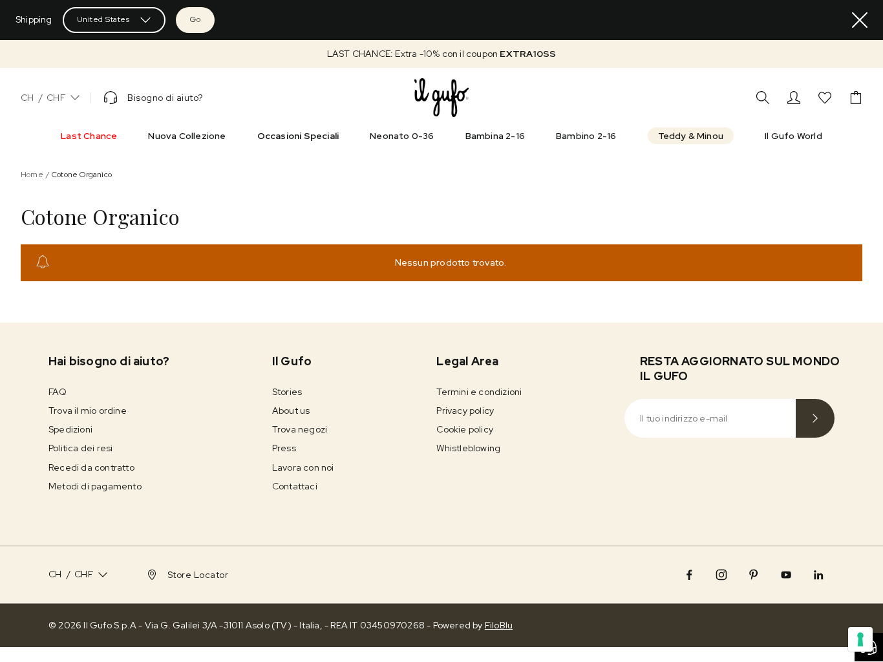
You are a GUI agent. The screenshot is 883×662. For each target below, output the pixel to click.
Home (32, 174)
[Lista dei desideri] (824, 97)
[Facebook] (689, 575)
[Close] (859, 20)
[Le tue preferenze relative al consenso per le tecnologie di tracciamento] (860, 639)
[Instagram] (721, 575)
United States (103, 19)
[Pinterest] (754, 575)
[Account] (793, 97)
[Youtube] (786, 575)
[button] (441, 54)
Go (195, 19)
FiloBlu (499, 625)
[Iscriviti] (815, 418)
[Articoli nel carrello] (855, 97)
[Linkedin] (818, 575)
